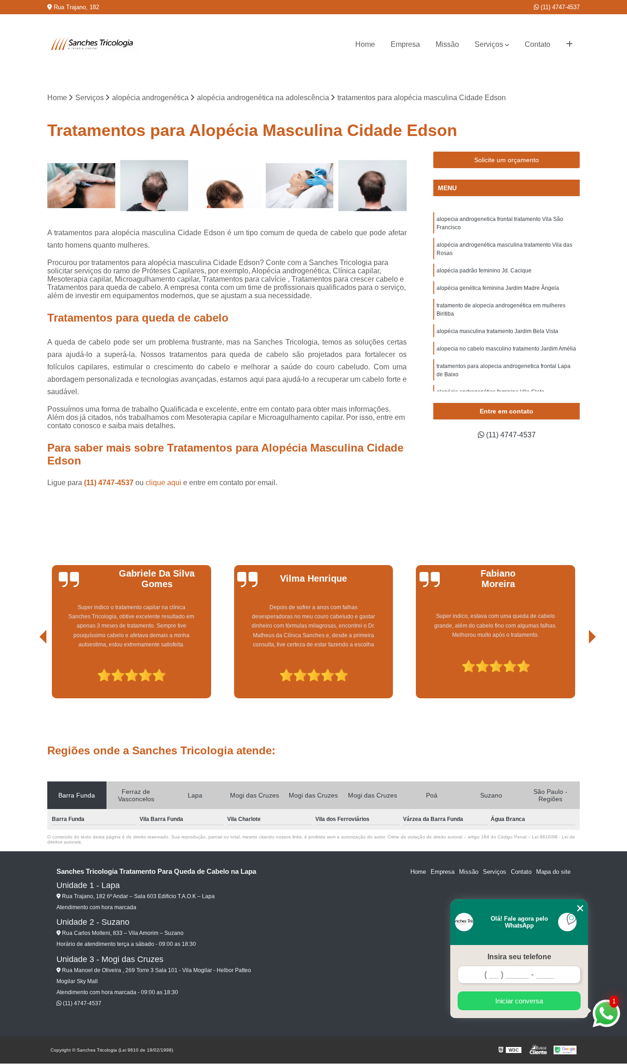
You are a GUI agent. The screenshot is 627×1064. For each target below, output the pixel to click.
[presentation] (30, 672)
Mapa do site (553, 871)
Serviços (489, 44)
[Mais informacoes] (569, 44)
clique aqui (163, 483)
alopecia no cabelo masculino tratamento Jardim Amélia (506, 348)
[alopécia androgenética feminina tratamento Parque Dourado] (81, 186)
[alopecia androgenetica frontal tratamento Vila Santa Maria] (227, 186)
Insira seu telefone (519, 957)
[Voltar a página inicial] (93, 44)
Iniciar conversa (519, 1001)
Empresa (405, 44)
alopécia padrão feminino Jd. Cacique (484, 270)
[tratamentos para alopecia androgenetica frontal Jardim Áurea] (154, 186)
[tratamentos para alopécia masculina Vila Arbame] (300, 186)
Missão (447, 44)
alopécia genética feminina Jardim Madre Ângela (498, 288)
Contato (537, 44)
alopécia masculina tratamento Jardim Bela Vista (497, 331)
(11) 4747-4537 (559, 7)
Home (365, 44)
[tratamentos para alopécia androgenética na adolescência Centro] (372, 186)
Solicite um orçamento (506, 160)
